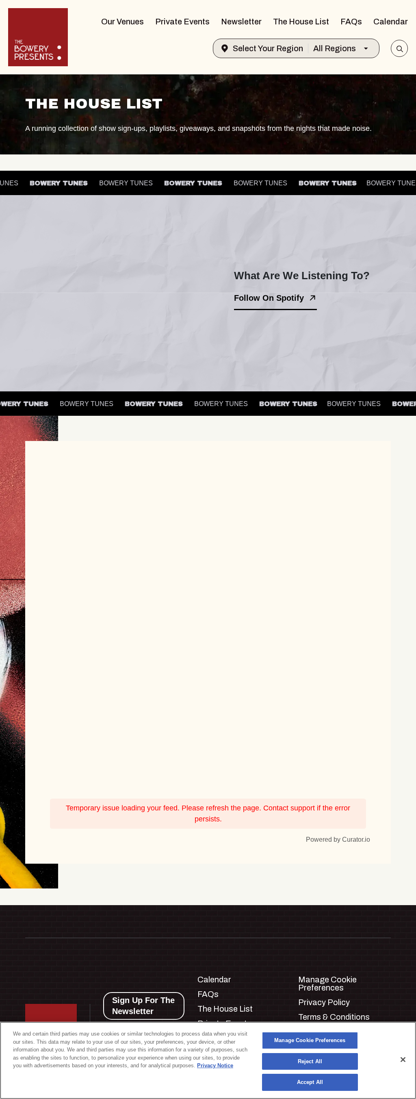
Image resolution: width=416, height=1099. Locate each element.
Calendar (390, 21)
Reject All (310, 1061)
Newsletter (241, 21)
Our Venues (122, 21)
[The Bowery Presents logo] (38, 37)
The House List (301, 21)
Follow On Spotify (269, 297)
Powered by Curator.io (338, 839)
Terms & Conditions (334, 1016)
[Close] (403, 1060)
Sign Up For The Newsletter (143, 1006)
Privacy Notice (215, 1065)
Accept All (310, 1082)
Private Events (182, 21)
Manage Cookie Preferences (309, 1040)
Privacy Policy (324, 1002)
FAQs (351, 21)
